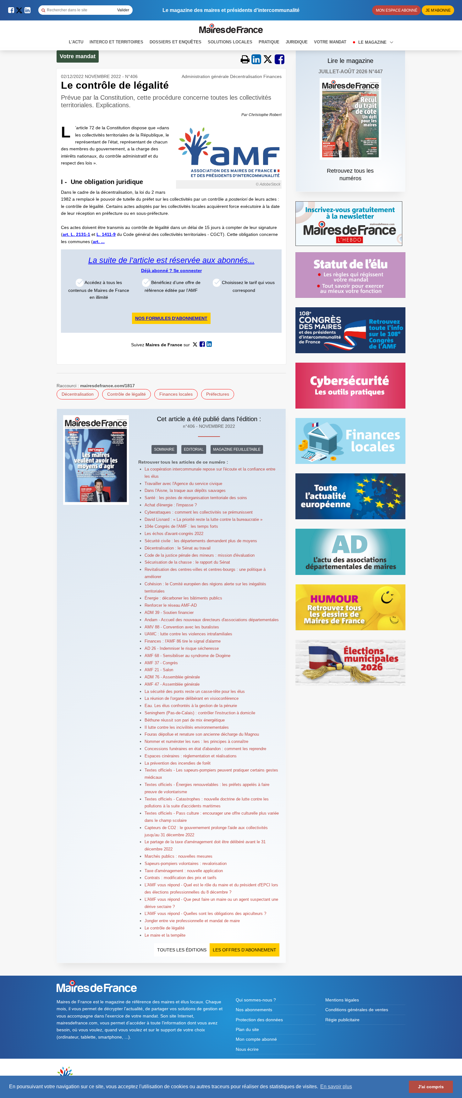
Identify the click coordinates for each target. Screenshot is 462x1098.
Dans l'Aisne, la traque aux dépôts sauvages (185, 490)
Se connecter (187, 270)
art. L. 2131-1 (76, 234)
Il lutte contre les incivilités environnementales (187, 727)
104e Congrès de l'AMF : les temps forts (181, 526)
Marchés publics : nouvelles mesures (178, 856)
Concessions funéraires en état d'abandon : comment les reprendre (205, 748)
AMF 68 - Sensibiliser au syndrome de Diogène (187, 655)
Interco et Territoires (116, 42)
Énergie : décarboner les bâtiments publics (183, 598)
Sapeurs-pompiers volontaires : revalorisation (186, 863)
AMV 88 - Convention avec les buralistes (182, 627)
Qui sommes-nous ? (256, 999)
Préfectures (217, 394)
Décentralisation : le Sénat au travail (178, 548)
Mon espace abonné (396, 10)
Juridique (297, 42)
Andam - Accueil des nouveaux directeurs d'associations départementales (212, 619)
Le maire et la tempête (165, 935)
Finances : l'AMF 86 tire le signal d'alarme (183, 641)
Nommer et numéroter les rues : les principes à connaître (196, 741)
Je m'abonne (438, 10)
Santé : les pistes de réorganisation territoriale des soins (196, 497)
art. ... (99, 241)
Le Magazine (373, 42)
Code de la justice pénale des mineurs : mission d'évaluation (200, 555)
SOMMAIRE (164, 449)
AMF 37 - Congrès (161, 662)
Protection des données (259, 1019)
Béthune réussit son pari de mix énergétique (185, 720)
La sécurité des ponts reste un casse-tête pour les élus (195, 691)
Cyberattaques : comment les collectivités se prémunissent (199, 512)
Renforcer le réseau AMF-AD (171, 605)
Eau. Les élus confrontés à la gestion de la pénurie (191, 705)
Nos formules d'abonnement (171, 318)
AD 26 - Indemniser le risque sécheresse (182, 648)
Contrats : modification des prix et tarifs (181, 877)
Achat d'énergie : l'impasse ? (171, 505)
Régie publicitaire (342, 1019)
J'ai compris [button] (431, 1086)
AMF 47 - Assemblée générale (172, 684)
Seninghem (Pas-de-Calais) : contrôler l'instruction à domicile (200, 713)
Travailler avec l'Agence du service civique (183, 483)
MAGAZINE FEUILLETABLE (237, 449)
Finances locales (176, 394)
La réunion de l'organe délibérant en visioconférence (192, 698)
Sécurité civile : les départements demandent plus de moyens (201, 540)
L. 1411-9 (106, 234)
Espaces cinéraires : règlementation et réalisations (191, 756)
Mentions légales (342, 999)
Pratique (269, 42)
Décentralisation (78, 394)
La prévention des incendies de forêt (178, 763)
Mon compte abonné (256, 1039)
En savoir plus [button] (336, 1086)
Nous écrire (247, 1049)
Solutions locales (230, 42)
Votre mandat (330, 42)
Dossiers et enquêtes (175, 42)
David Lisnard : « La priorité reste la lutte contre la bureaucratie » (203, 519)
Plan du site (247, 1029)
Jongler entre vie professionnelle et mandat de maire (192, 920)
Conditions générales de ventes (356, 1009)
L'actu (76, 42)
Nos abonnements (254, 1009)
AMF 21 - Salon (159, 669)
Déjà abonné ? (157, 270)
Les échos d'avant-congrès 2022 (174, 533)
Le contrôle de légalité (164, 928)
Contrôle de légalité (126, 394)
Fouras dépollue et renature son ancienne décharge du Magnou (202, 734)
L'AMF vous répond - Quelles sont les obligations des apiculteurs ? (205, 913)
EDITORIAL (194, 449)
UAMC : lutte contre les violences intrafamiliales (188, 634)
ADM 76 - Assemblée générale (172, 677)
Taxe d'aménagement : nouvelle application (184, 870)
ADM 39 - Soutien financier (169, 612)
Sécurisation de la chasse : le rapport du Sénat (187, 562)
